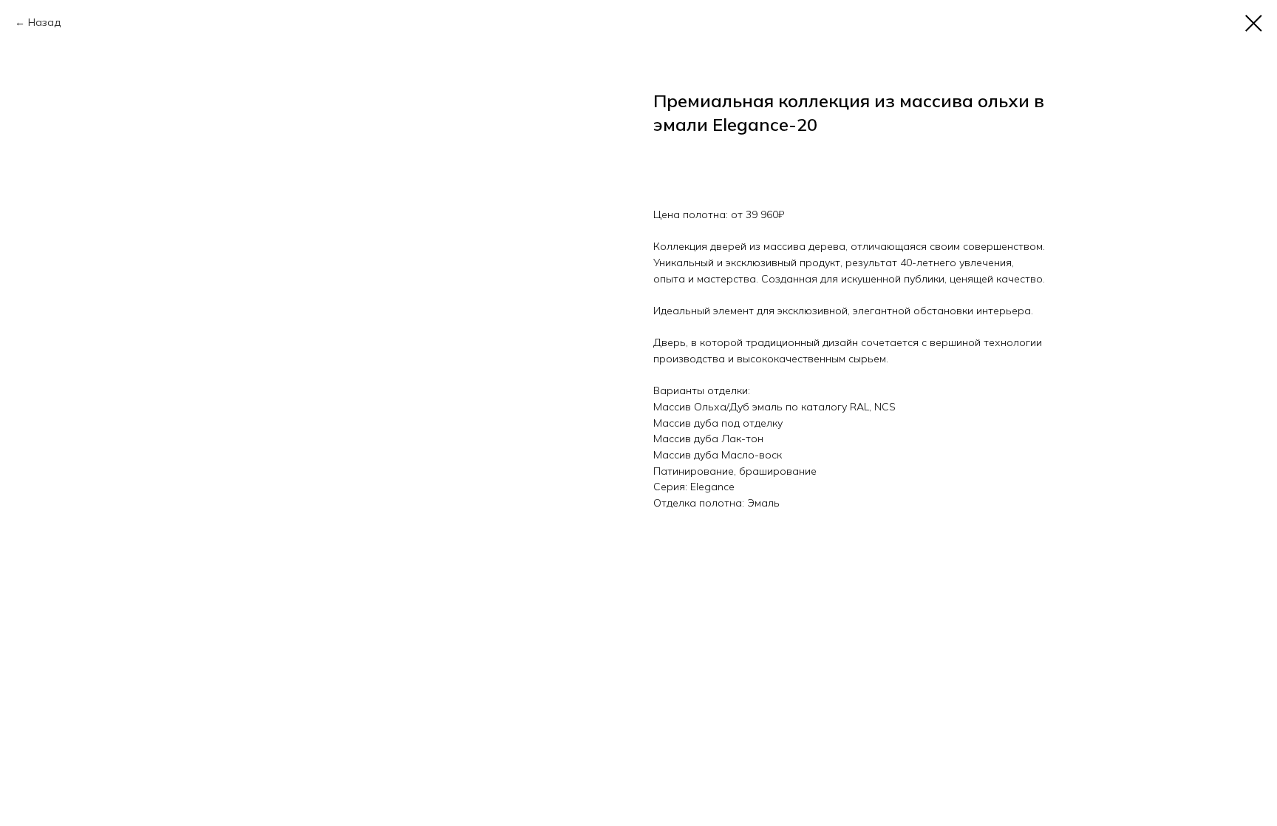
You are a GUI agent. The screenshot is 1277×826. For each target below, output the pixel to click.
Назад (44, 22)
